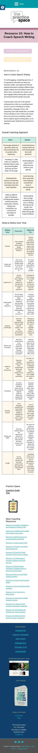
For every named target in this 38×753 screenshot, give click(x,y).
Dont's (27, 140)
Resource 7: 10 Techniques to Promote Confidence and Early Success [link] (15, 560)
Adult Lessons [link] (20, 639)
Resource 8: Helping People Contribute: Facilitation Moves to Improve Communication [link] (16, 568)
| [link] (17, 748)
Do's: (10, 140)
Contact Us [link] (19, 734)
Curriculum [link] (19, 715)
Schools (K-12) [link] (20, 630)
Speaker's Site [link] (22, 748)
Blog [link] (19, 718)
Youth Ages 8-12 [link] (20, 643)
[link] (2, 7)
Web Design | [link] (26, 746)
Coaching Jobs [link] (20, 651)
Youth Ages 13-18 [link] (20, 647)
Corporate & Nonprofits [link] (20, 634)
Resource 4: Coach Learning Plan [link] (16, 543)
